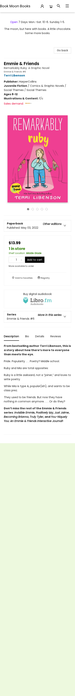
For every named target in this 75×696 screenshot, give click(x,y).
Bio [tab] (27, 336)
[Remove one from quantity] (11, 260)
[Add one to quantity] (21, 260)
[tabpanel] (37, 389)
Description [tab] (11, 336)
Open (14, 22)
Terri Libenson (14, 75)
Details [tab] (39, 336)
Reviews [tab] (55, 336)
